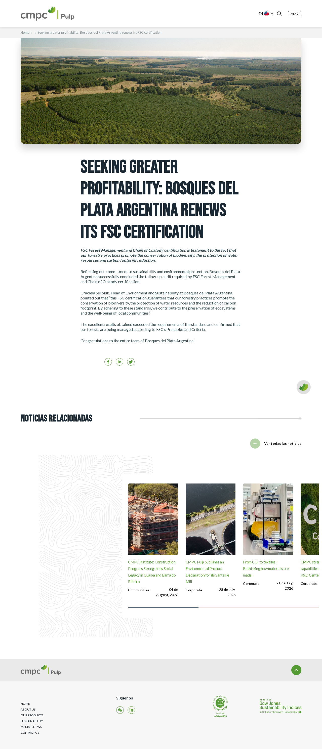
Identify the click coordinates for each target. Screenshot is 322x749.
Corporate (194, 590)
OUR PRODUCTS (32, 715)
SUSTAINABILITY (32, 721)
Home (25, 32)
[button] (294, 13)
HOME (25, 704)
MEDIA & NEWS (31, 727)
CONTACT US (30, 732)
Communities (138, 590)
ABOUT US (28, 709)
